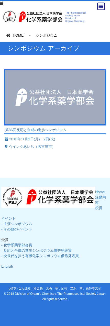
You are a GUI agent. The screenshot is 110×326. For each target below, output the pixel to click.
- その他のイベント (16, 229)
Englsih (7, 266)
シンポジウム (46, 35)
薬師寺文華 (93, 288)
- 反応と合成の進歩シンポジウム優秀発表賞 (36, 250)
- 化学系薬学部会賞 (16, 245)
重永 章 (76, 288)
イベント (8, 218)
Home (100, 192)
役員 (98, 208)
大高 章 (52, 288)
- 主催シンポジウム (16, 224)
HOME (18, 35)
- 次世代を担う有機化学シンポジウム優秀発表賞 (40, 256)
